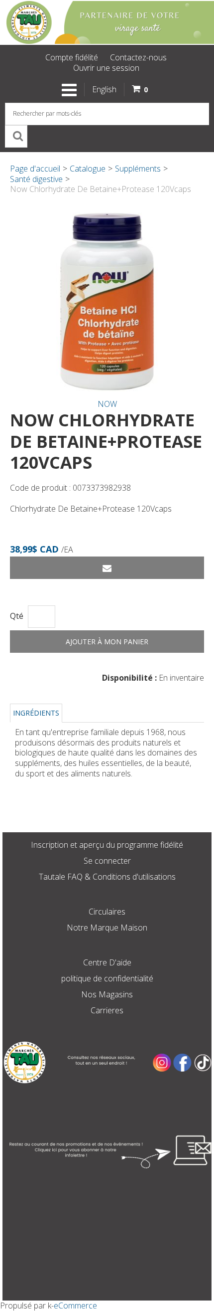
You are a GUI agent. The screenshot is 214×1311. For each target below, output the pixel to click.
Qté (16, 616)
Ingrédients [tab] (36, 713)
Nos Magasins (107, 994)
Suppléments (138, 168)
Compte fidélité (71, 57)
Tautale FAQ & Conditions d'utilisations (107, 876)
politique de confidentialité (107, 978)
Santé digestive (36, 179)
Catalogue (88, 168)
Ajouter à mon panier (107, 641)
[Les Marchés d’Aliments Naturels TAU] (107, 22)
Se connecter (107, 860)
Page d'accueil (35, 168)
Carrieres (107, 1010)
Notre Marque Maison (107, 927)
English (104, 89)
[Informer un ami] (107, 568)
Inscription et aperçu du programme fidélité (107, 844)
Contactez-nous (138, 57)
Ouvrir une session (106, 67)
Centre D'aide (107, 962)
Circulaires (107, 911)
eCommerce (75, 1305)
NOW (107, 403)
